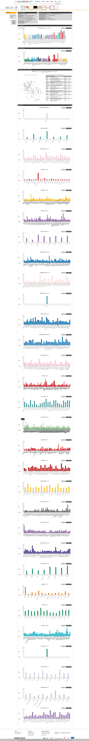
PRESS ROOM (17, 733)
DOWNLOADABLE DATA (45, 732)
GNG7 (47, 88)
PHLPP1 (47, 96)
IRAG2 (47, 82)
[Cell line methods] (14, 22)
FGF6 (47, 93)
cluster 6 (39, 71)
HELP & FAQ (43, 735)
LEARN (51, 1)
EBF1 (47, 77)
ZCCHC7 (47, 85)
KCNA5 (47, 100)
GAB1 (47, 98)
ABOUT (43, 1)
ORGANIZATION (31, 733)
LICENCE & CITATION (45, 733)
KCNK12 (47, 91)
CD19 (47, 89)
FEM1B (47, 86)
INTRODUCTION (31, 732)
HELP (59, 1)
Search (57, 3)
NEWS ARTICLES (18, 732)
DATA (56, 1)
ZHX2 (47, 80)
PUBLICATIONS (31, 735)
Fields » (61, 3)
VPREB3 (47, 84)
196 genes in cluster (45, 72)
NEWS (47, 1)
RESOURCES (37, 1)
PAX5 (47, 94)
